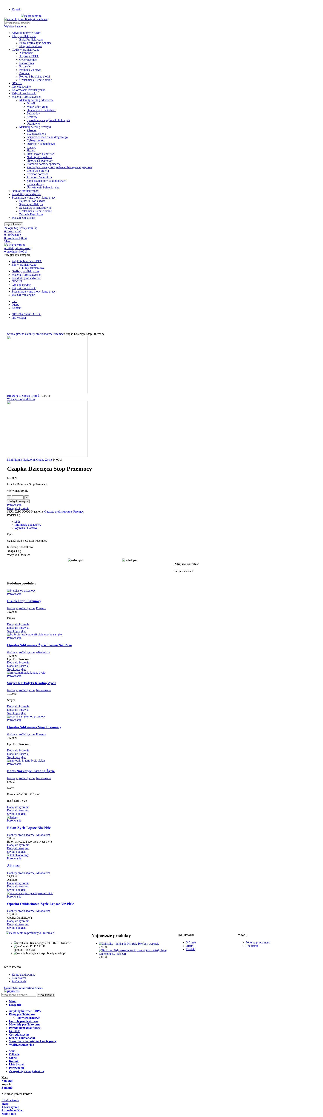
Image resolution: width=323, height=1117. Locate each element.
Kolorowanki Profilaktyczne (28, 90)
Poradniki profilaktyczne (26, 194)
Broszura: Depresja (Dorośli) (24, 395)
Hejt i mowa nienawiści (41, 153)
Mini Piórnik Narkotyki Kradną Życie (30, 459)
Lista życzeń (19, 978)
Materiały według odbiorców (36, 100)
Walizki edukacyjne (23, 217)
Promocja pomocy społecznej (44, 163)
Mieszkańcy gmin (37, 106)
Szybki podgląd (16, 631)
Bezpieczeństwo (36, 133)
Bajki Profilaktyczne (31, 39)
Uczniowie (33, 123)
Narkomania (26, 63)
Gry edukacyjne (21, 86)
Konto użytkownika (23, 974)
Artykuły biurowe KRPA (27, 32)
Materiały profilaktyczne (26, 96)
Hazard (31, 150)
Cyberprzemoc (28, 59)
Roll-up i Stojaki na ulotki (34, 76)
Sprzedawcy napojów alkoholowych (48, 120)
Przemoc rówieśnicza (39, 177)
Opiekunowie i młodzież (41, 110)
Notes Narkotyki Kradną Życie (31, 771)
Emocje (31, 147)
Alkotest (13, 866)
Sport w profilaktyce (31, 204)
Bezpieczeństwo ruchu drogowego (47, 137)
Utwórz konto (10, 1100)
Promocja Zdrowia (30, 69)
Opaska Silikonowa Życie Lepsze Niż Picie (39, 645)
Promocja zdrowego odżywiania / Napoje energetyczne (59, 167)
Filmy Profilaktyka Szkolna (35, 42)
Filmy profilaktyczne (24, 36)
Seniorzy (32, 116)
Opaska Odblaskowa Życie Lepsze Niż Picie (40, 904)
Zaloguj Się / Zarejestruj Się (26, 1071)
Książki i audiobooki (24, 93)
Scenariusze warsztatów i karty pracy (34, 197)
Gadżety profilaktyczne (25, 49)
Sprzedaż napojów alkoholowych (46, 180)
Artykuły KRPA (29, 56)
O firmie (191, 942)
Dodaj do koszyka (18, 501)
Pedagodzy (33, 113)
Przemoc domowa (37, 174)
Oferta (189, 945)
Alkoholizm (26, 53)
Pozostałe (24, 66)
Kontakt (190, 949)
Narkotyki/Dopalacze (39, 157)
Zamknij (7, 1080)
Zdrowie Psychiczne (31, 214)
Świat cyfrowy (35, 184)
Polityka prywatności (258, 942)
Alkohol (31, 130)
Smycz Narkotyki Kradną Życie (31, 683)
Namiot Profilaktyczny (25, 190)
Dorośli (31, 103)
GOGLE (17, 83)
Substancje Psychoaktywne (35, 207)
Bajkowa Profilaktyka (32, 200)
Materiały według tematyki (35, 127)
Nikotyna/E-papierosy (40, 160)
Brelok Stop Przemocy (24, 601)
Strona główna (16, 333)
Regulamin (252, 945)
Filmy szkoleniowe (30, 46)
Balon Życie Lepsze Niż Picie (29, 828)
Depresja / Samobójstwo (41, 143)
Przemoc (24, 73)
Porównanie (19, 981)
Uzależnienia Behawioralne (35, 79)
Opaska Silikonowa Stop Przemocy (34, 727)
